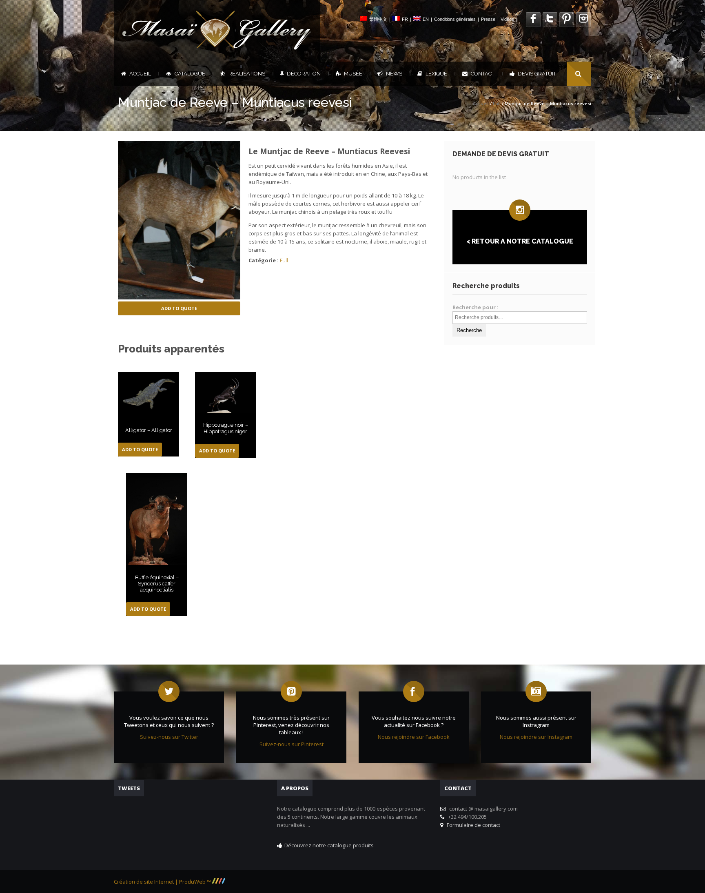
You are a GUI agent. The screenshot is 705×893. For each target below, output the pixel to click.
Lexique (436, 74)
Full (497, 103)
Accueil (140, 74)
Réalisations (246, 74)
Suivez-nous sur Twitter (169, 736)
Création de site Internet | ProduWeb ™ (163, 881)
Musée (353, 74)
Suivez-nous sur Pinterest (291, 744)
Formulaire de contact (472, 825)
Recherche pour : (475, 307)
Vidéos (507, 19)
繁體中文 (378, 19)
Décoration (304, 74)
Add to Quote (179, 308)
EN (426, 19)
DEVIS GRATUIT (537, 74)
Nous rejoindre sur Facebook (414, 736)
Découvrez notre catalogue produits (329, 845)
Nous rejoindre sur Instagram (536, 736)
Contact (482, 74)
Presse (488, 19)
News (394, 74)
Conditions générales (455, 19)
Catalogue (190, 74)
